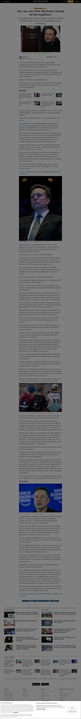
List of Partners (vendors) (41, 709)
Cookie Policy (15, 712)
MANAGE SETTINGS (72, 711)
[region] (40, 710)
